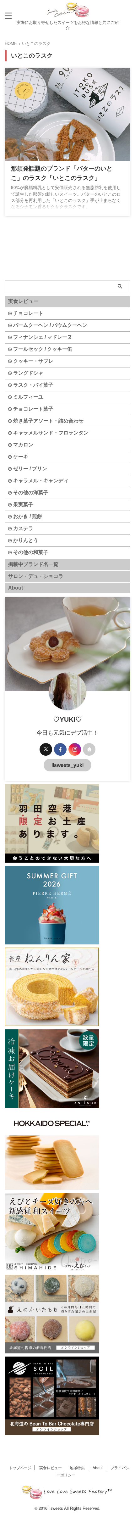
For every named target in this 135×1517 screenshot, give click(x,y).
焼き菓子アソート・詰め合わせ (48, 420)
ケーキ (20, 456)
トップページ (20, 1467)
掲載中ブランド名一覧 (33, 564)
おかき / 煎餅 (27, 516)
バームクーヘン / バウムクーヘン (50, 325)
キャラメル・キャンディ (40, 480)
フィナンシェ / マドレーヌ (42, 337)
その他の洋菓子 (30, 492)
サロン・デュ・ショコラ (35, 576)
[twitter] (46, 749)
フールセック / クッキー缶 (42, 349)
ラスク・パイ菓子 (33, 385)
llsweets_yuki (67, 765)
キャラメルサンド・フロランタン (51, 432)
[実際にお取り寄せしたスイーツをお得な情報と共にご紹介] (67, 15)
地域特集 (77, 1467)
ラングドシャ (28, 373)
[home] (89, 749)
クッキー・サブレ (33, 361)
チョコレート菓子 (33, 408)
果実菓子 (23, 504)
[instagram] (74, 749)
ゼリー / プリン (30, 468)
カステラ (23, 528)
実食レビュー (23, 301)
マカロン (23, 444)
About (15, 588)
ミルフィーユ (28, 397)
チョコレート (28, 313)
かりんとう (25, 540)
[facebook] (60, 749)
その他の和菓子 (30, 552)
